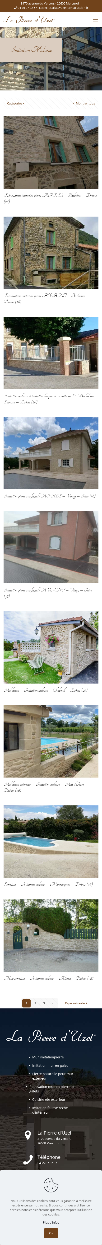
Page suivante (75, 1003)
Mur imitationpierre (48, 1057)
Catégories (14, 103)
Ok (51, 1233)
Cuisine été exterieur (48, 1099)
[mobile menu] (96, 19)
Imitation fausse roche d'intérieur (50, 1110)
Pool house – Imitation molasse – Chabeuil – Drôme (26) (46, 690)
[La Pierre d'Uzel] (29, 19)
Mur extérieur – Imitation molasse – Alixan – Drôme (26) (48, 978)
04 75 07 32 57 (27, 7)
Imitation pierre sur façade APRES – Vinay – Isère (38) (50, 496)
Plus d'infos (51, 1222)
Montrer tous (85, 103)
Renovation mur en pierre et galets (51, 1088)
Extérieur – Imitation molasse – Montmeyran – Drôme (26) (48, 884)
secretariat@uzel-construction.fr (65, 7)
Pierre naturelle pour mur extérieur (52, 1076)
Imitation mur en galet (50, 1065)
